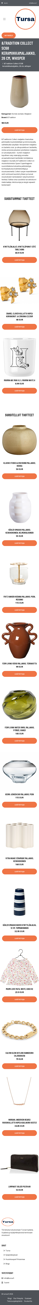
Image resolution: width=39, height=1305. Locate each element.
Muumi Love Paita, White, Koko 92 (19, 989)
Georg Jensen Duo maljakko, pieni (19, 794)
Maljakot (27, 114)
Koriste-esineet (18, 114)
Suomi (6, 3)
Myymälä (9, 35)
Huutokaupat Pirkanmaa (15, 1259)
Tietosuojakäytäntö (14, 1301)
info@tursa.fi (33, 3)
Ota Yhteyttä (18, 1298)
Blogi (8, 1264)
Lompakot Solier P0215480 (19, 1186)
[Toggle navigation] (4, 19)
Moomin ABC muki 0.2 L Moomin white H (19, 380)
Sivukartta (28, 1301)
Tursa (8, 1250)
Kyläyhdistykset (12, 1255)
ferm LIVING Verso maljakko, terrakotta (19, 663)
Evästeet (28, 1298)
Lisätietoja (19, 130)
